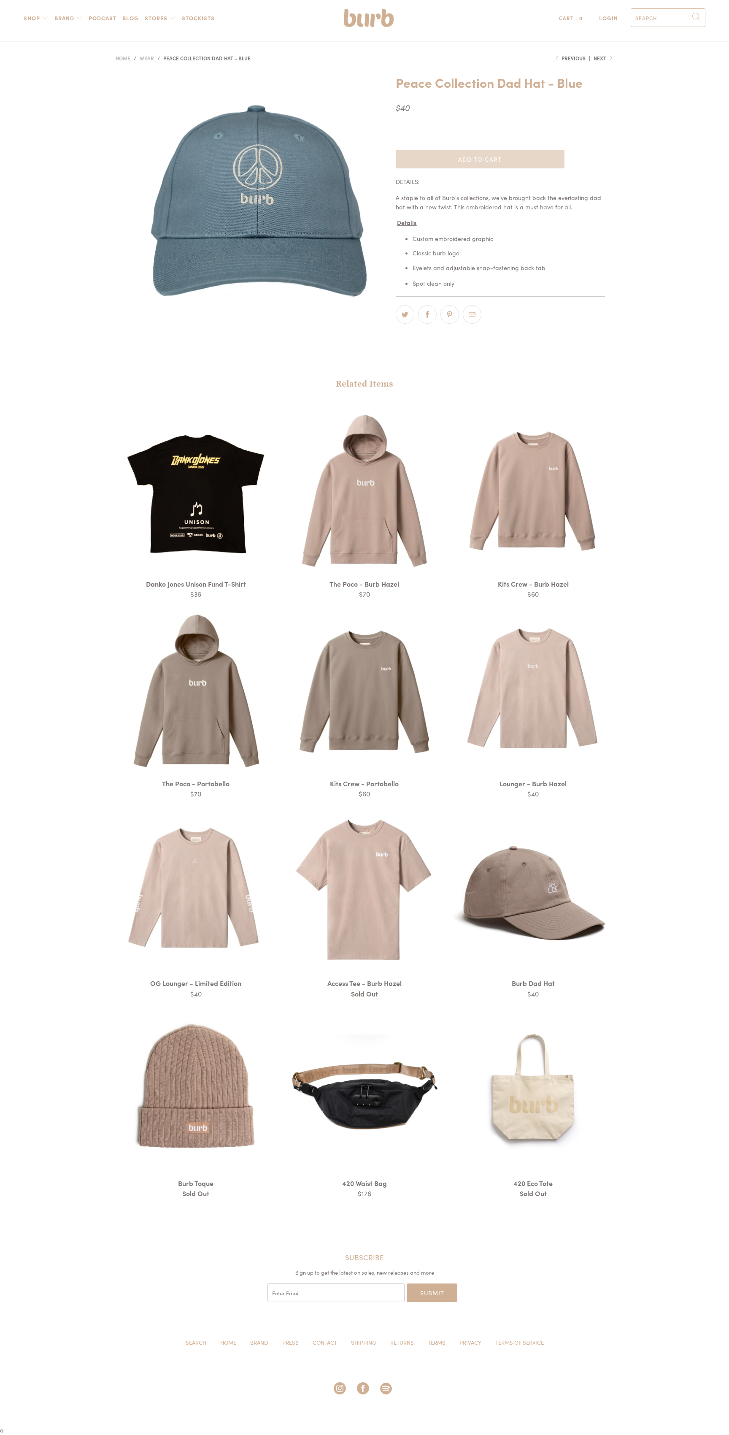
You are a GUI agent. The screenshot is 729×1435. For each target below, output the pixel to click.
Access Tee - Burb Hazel (364, 890)
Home (228, 1342)
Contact (325, 1342)
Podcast (102, 18)
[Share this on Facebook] (427, 314)
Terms (437, 1342)
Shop (33, 18)
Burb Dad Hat (533, 890)
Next (601, 58)
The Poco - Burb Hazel (364, 491)
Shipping (363, 1342)
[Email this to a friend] (472, 314)
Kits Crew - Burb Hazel (533, 491)
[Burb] (369, 20)
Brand (65, 18)
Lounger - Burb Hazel (533, 691)
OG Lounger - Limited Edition (196, 890)
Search (196, 1342)
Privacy (470, 1342)
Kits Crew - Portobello (364, 691)
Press (290, 1342)
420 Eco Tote (533, 1090)
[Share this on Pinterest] (449, 314)
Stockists (198, 18)
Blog (130, 18)
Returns (402, 1342)
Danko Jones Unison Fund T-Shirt (196, 491)
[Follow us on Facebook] (364, 1390)
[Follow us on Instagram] (341, 1390)
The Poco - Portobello (196, 691)
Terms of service (519, 1342)
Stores (157, 18)
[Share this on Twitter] (405, 314)
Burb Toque (196, 1090)
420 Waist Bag (364, 1090)
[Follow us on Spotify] (387, 1390)
